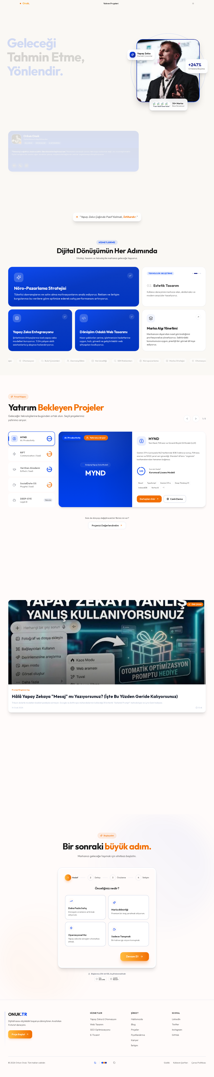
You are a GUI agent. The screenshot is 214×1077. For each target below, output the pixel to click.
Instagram (177, 1029)
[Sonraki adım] (201, 151)
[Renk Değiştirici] (105, 1063)
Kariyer (134, 1040)
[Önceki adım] (146, 151)
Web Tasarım (96, 1024)
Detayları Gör (147, 498)
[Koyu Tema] (95, 1062)
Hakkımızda (137, 1019)
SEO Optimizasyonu (100, 1029)
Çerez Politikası (198, 1062)
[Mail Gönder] (14, 165)
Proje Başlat (18, 1034)
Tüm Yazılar (195, 591)
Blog (133, 1024)
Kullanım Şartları (180, 1062)
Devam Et (132, 956)
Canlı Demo (176, 498)
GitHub (175, 1034)
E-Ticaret (95, 1034)
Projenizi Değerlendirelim (105, 525)
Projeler (135, 1029)
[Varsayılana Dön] (114, 1062)
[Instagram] (26, 165)
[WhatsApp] (20, 165)
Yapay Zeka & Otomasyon (103, 1019)
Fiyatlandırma (138, 1034)
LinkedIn (176, 1019)
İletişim (134, 1045)
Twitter (175, 1024)
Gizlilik (167, 1062)
